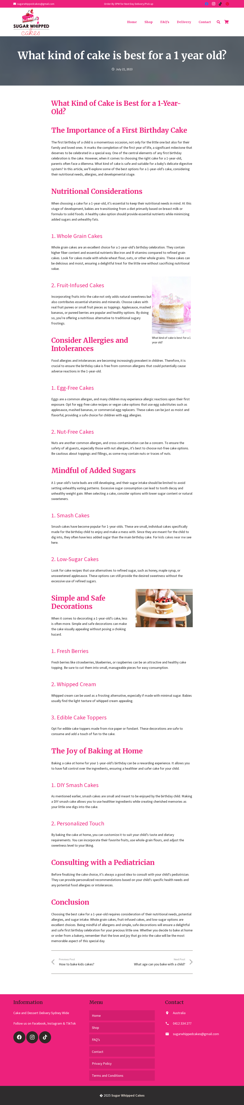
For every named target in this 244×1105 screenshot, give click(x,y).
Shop (95, 1027)
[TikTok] (220, 3)
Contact (97, 1051)
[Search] (218, 22)
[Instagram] (213, 3)
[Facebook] (206, 3)
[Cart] (226, 22)
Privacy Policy (102, 1063)
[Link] (31, 22)
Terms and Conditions (107, 1075)
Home (96, 1015)
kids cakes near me (172, 537)
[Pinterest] (227, 3)
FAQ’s (96, 1039)
